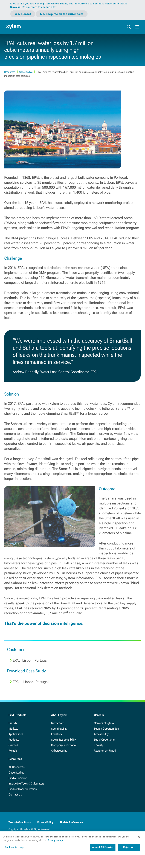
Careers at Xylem (104, 723)
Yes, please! (22, 14)
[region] (72, 843)
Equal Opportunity (104, 739)
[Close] (139, 837)
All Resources (16, 767)
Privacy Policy (45, 822)
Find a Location (17, 778)
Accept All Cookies (103, 847)
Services (13, 745)
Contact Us (15, 794)
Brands (12, 723)
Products (13, 739)
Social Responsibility (63, 739)
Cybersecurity (59, 750)
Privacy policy (55, 840)
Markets (13, 728)
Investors (56, 734)
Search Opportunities (106, 728)
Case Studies (26, 71)
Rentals (13, 750)
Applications (15, 734)
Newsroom (57, 723)
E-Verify (98, 745)
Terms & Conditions (19, 822)
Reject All (128, 847)
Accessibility (101, 734)
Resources (10, 71)
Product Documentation (22, 789)
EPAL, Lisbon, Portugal (30, 660)
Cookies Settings (14, 847)
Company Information (64, 745)
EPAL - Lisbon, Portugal (31, 682)
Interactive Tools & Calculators (26, 783)
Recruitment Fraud (105, 750)
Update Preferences (71, 822)
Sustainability (59, 728)
